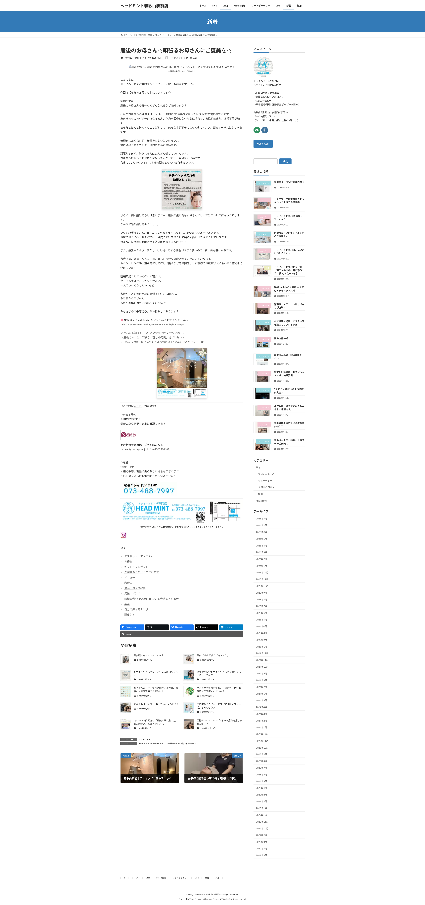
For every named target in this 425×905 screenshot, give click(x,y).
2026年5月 (261, 538)
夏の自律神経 (281, 338)
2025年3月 (261, 633)
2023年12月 (262, 734)
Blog (258, 467)
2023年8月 (261, 761)
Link (197, 877)
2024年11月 (262, 660)
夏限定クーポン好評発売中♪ (289, 182)
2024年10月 (262, 666)
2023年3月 (261, 794)
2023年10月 (262, 747)
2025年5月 (261, 619)
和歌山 (128, 582)
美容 (127, 604)
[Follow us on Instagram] (264, 130)
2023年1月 (261, 808)
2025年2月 (261, 639)
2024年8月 (261, 680)
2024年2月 (261, 720)
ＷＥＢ (138, 406)
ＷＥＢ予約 (129, 414)
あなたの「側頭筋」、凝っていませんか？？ (156, 704)
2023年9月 (261, 754)
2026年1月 (261, 565)
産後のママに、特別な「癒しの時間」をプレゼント (154, 337)
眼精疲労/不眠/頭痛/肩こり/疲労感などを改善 (151, 598)
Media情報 (261, 500)
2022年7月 (261, 848)
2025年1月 (261, 646)
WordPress (194, 899)
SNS (137, 877)
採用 (260, 494)
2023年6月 (261, 774)
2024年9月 (261, 673)
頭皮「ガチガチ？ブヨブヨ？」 (213, 655)
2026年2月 (261, 559)
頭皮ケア (129, 614)
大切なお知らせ (266, 487)
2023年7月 (261, 767)
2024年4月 (261, 707)
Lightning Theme (211, 899)
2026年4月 (261, 545)
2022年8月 (261, 841)
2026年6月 (261, 532)
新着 (207, 877)
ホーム (126, 877)
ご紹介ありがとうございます (141, 572)
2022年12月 (262, 815)
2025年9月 (261, 592)
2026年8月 (261, 518)
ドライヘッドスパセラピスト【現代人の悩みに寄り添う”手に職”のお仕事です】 (289, 270)
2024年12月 (262, 653)
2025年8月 (261, 599)
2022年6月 (261, 855)
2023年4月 (261, 788)
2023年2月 (261, 801)
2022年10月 (262, 828)
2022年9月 (261, 835)
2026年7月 (261, 525)
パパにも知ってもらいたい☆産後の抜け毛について (154, 332)
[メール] (257, 130)
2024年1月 (261, 727)
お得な (128, 561)
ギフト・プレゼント (136, 566)
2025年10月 (262, 586)
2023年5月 (261, 781)
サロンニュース (266, 473)
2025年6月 (261, 613)
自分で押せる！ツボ (136, 609)
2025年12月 (262, 572)
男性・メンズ (132, 593)
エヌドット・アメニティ (138, 556)
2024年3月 (261, 714)
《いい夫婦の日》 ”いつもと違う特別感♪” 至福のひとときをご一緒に (165, 341)
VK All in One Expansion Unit (234, 899)
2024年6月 (261, 693)
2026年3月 (261, 552)
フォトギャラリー (180, 877)
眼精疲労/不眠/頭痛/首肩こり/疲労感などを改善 (162, 743)
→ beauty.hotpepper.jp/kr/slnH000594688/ (145, 449)
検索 (285, 161)
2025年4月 (261, 626)
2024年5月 (261, 700)
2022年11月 (262, 821)
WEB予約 (263, 144)
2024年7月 (261, 687)
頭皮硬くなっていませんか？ (149, 655)
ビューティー (144, 739)
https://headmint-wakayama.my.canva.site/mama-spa (154, 324)
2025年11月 (262, 579)
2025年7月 (261, 606)
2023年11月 (262, 740)
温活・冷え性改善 (135, 588)
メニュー (129, 577)
